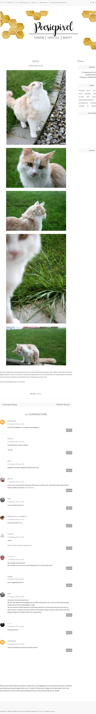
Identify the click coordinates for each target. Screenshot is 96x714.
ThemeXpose (40, 711)
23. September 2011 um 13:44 (16, 502)
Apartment (81, 106)
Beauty (89, 90)
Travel (80, 93)
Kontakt (10, 2)
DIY (88, 106)
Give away (81, 96)
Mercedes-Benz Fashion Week (86, 99)
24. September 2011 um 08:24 (16, 579)
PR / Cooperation (22, 2)
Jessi (9, 461)
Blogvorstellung (83, 103)
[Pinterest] (93, 2)
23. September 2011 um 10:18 (16, 424)
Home (2, 2)
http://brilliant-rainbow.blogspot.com (20, 545)
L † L (9, 623)
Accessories (88, 93)
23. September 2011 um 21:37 (16, 559)
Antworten (69, 430)
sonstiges (39, 393)
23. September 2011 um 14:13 (16, 519)
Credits (34, 2)
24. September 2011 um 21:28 (16, 626)
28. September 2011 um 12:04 (16, 644)
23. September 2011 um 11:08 (16, 464)
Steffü (10, 534)
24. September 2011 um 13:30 (16, 596)
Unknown (12, 421)
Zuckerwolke (28, 487)
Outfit (88, 96)
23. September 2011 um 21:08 (16, 537)
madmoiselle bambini (17, 516)
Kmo (9, 499)
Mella (10, 479)
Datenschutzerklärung (58, 2)
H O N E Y (11, 556)
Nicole (10, 438)
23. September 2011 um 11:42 (16, 481)
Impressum (43, 2)
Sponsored (81, 90)
